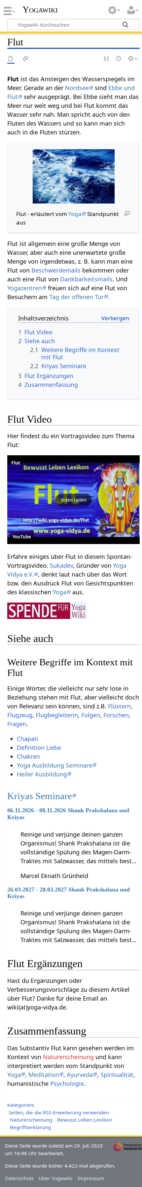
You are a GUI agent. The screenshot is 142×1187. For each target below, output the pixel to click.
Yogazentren (24, 288)
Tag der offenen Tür (76, 297)
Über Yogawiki (55, 1178)
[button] (73, 499)
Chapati (27, 739)
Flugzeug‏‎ (19, 715)
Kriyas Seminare (39, 796)
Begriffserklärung (30, 1127)
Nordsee (77, 88)
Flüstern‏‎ (119, 706)
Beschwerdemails (56, 270)
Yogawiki (40, 9)
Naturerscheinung (68, 1057)
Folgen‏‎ (90, 715)
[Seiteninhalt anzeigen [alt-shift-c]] (11, 59)
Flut (15, 463)
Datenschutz (19, 1178)
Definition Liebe (39, 747)
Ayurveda (80, 1075)
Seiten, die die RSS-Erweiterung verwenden (59, 1112)
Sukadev (61, 565)
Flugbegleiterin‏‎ (57, 715)
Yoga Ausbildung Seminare (54, 765)
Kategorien (20, 1105)
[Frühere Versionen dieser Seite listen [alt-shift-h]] (119, 59)
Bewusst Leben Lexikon (84, 1119)
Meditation (43, 1075)
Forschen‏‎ (116, 715)
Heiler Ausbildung (42, 774)
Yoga (75, 214)
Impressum (91, 1178)
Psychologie (67, 1083)
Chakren (28, 756)
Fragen (16, 724)
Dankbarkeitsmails (86, 279)
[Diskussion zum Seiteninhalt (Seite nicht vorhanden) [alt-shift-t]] (25, 59)
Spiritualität (116, 1075)
